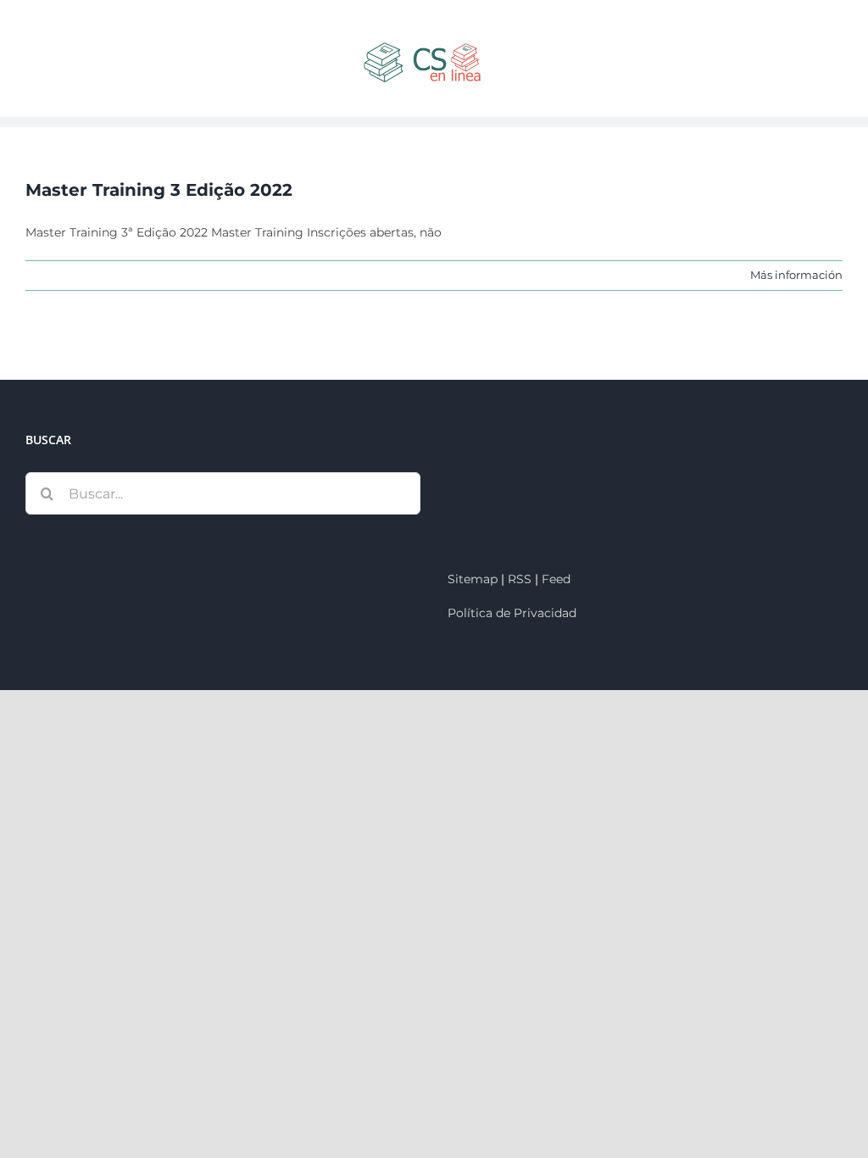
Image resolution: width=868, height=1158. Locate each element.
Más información (796, 274)
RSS (519, 579)
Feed (556, 579)
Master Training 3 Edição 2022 (158, 190)
